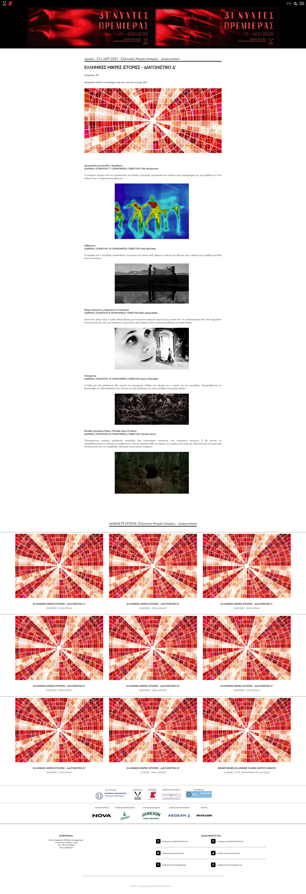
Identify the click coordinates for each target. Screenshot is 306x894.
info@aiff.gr (68, 848)
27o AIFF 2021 (107, 59)
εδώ (145, 82)
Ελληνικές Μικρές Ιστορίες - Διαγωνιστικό (150, 59)
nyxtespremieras (173, 853)
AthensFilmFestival (175, 841)
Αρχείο (89, 59)
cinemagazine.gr (174, 865)
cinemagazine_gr (229, 865)
